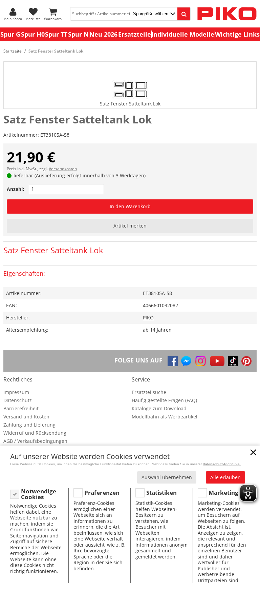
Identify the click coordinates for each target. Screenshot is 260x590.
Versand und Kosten (26, 416)
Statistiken (161, 492)
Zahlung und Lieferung (29, 424)
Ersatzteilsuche (149, 392)
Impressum (16, 392)
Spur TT (56, 34)
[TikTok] (233, 361)
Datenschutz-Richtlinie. (222, 464)
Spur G (10, 34)
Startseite (12, 51)
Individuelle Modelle (182, 34)
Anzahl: (15, 189)
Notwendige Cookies (38, 494)
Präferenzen (102, 492)
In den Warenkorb (130, 206)
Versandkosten (63, 169)
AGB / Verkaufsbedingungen (35, 441)
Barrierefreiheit (21, 408)
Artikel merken (130, 225)
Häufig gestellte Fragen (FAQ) (164, 400)
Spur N (78, 34)
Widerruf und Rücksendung (34, 433)
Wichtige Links (237, 34)
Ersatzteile (134, 34)
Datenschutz (17, 400)
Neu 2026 (103, 34)
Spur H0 (33, 34)
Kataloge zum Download (159, 408)
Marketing (223, 492)
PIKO (148, 317)
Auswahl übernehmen (167, 477)
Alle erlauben (225, 477)
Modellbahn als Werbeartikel (164, 416)
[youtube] (217, 361)
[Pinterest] (246, 361)
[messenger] (186, 361)
